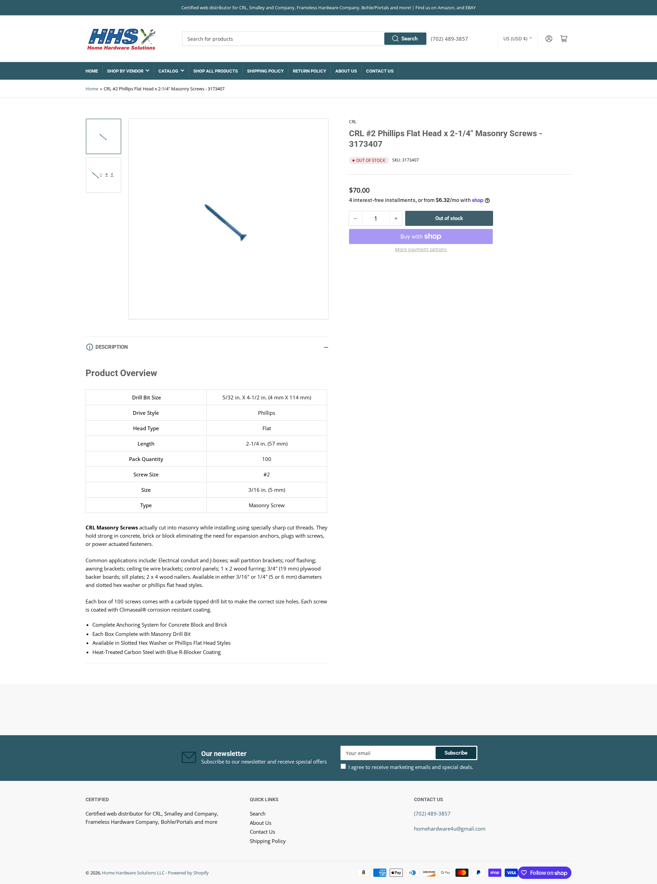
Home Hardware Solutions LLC (133, 873)
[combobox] (304, 38)
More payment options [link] (421, 249)
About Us (346, 71)
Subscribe (456, 753)
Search (409, 39)
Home (92, 71)
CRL (352, 122)
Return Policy (309, 71)
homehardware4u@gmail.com (450, 828)
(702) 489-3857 (432, 813)
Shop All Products (215, 71)
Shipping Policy (265, 71)
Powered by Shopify (188, 873)
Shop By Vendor (125, 71)
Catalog (168, 71)
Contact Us (380, 71)
